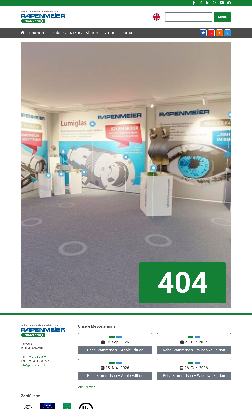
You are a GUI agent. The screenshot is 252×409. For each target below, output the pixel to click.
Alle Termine (86, 387)
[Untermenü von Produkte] (65, 33)
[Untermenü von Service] (81, 33)
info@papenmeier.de (34, 365)
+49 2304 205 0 (36, 356)
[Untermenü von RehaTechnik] (47, 33)
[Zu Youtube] (221, 3)
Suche (222, 17)
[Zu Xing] (200, 3)
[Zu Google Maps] (228, 3)
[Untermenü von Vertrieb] (117, 33)
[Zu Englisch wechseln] (156, 17)
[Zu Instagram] (214, 3)
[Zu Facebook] (193, 3)
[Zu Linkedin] (207, 3)
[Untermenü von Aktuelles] (100, 33)
